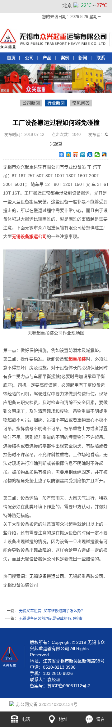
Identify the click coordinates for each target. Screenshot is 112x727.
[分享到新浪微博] (75, 154)
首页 (11, 57)
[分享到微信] (97, 154)
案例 (65, 57)
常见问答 (81, 103)
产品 (47, 57)
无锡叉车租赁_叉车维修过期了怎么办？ (52, 611)
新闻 (82, 57)
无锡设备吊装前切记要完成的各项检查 (50, 619)
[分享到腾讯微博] (83, 154)
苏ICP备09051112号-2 (69, 685)
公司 (29, 57)
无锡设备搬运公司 (38, 558)
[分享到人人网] (90, 154)
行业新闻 (56, 103)
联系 (100, 57)
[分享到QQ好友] (104, 154)
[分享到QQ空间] (68, 154)
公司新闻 (31, 103)
